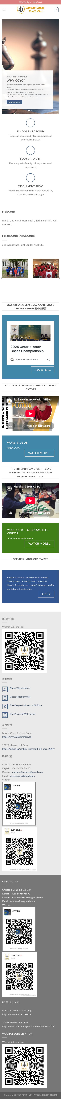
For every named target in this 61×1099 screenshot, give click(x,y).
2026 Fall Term (25, 2)
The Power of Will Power (22, 713)
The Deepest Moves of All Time (26, 705)
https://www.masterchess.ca (16, 736)
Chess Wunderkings (20, 688)
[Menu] (4, 9)
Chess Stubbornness (20, 696)
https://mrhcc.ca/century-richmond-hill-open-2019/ (28, 748)
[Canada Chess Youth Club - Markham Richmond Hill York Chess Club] (30, 9)
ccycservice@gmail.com (22, 775)
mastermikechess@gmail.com (27, 772)
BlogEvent (37, 2)
